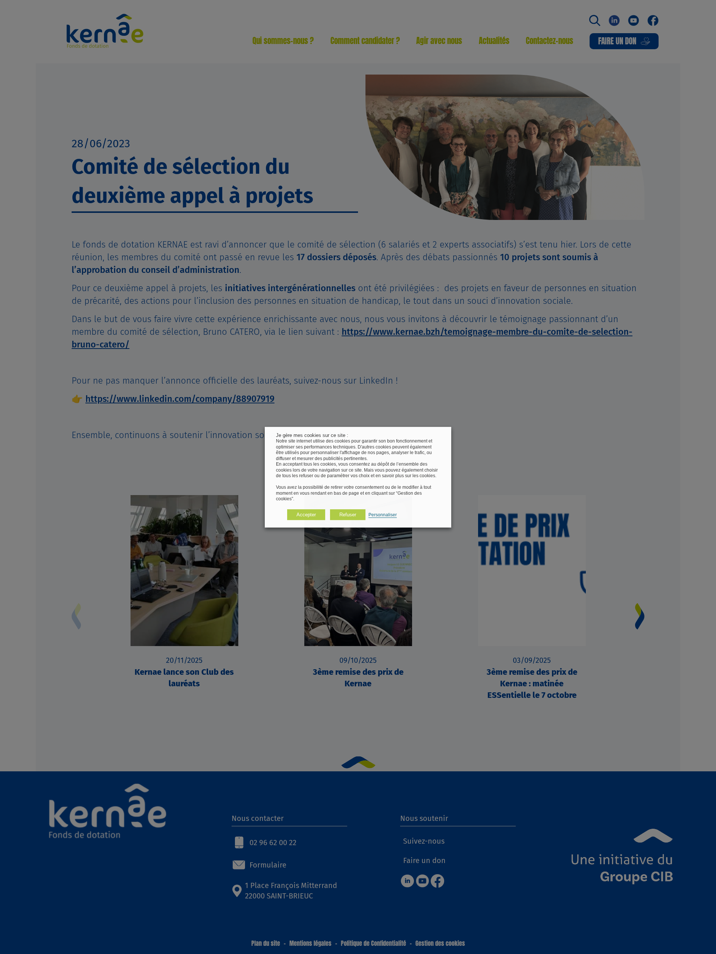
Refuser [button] (347, 514)
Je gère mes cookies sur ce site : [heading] (312, 435)
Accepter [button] (306, 514)
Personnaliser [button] (382, 514)
